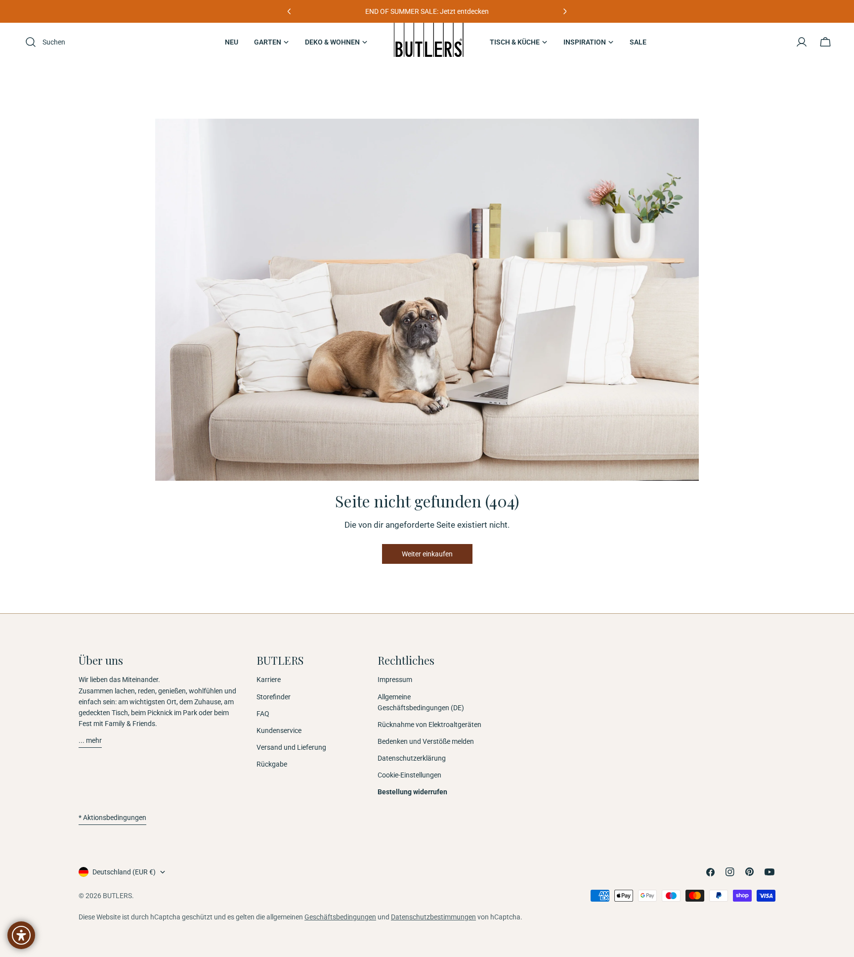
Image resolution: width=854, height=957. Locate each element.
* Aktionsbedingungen (112, 817)
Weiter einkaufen (427, 554)
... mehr (90, 740)
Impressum (395, 680)
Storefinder (273, 697)
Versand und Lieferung (291, 747)
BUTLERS (117, 896)
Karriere (268, 680)
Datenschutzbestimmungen (433, 917)
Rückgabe (271, 764)
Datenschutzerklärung (412, 758)
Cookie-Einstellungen (409, 775)
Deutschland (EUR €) (124, 872)
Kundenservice (278, 730)
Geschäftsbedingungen (340, 917)
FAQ (262, 714)
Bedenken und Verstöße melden (426, 741)
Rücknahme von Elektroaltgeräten (429, 725)
